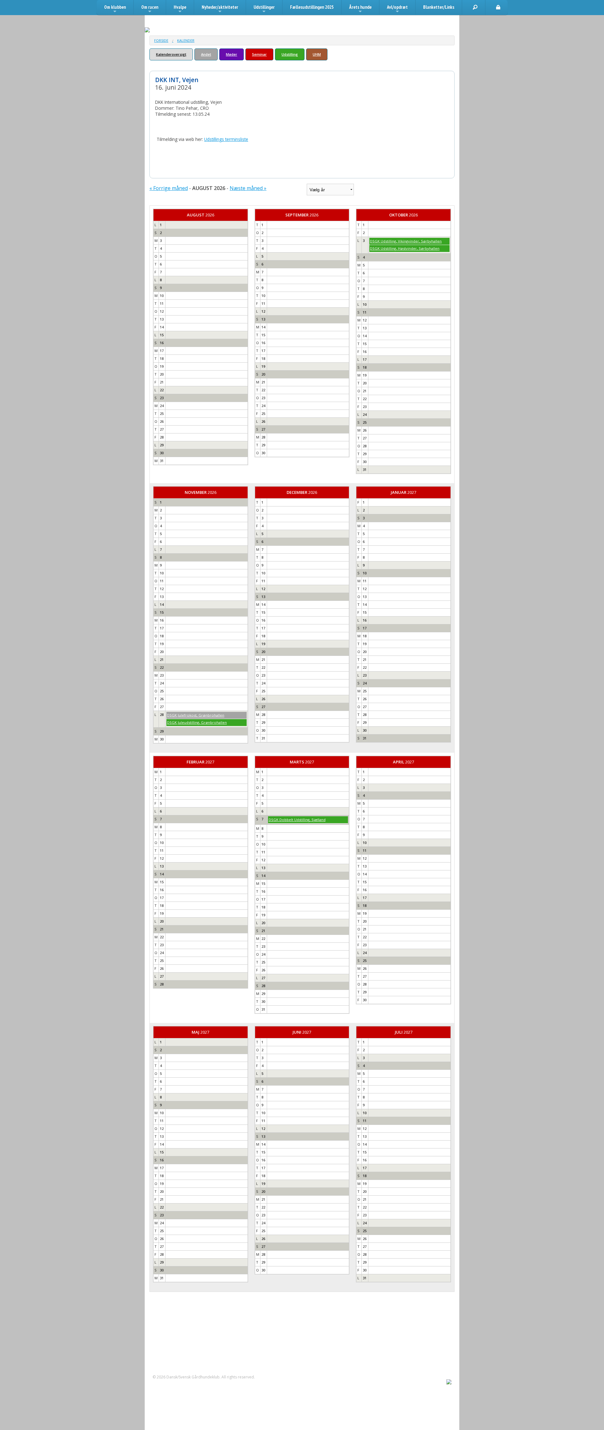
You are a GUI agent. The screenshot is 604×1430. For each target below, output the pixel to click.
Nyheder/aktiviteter (220, 9)
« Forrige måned (168, 188)
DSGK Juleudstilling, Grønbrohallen (197, 722)
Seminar (259, 54)
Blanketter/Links (438, 7)
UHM (317, 54)
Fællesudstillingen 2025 (312, 7)
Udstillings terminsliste (226, 139)
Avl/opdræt (397, 9)
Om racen (149, 9)
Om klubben (115, 9)
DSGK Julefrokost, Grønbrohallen (195, 715)
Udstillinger (264, 9)
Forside (161, 40)
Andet (206, 54)
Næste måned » (248, 188)
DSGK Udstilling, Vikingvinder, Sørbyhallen (406, 241)
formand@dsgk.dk (177, 1344)
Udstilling (290, 54)
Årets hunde (360, 9)
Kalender (185, 40)
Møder (231, 54)
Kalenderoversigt (171, 54)
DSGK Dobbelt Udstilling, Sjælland (297, 819)
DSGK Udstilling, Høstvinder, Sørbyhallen (404, 248)
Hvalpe (180, 9)
